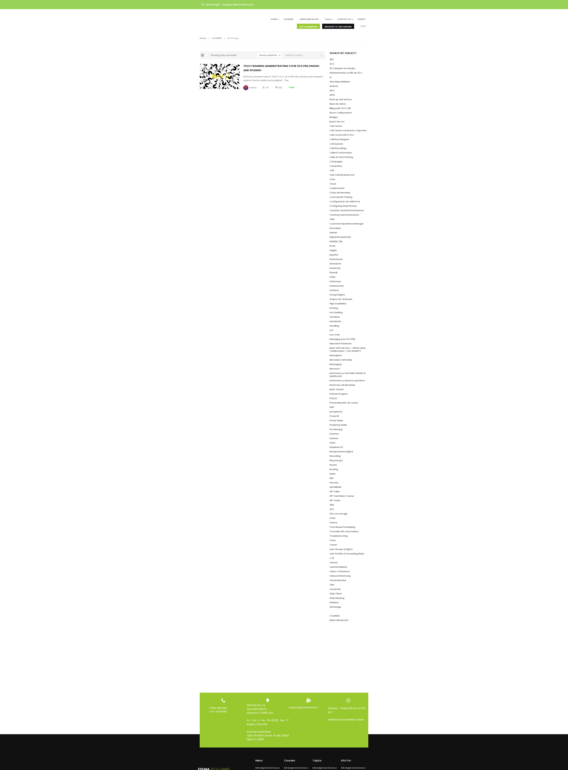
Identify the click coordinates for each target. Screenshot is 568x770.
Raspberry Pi (336, 447)
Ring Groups (336, 460)
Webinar (334, 602)
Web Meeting (337, 598)
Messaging (335, 364)
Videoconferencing (340, 575)
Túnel (332, 540)
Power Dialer (336, 420)
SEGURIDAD (335, 487)
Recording (335, 456)
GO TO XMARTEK (308, 26)
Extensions (335, 263)
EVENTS (361, 19)
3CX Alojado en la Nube (342, 68)
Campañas (336, 165)
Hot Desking (336, 312)
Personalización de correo (344, 402)
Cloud (333, 183)
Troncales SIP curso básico (344, 531)
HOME (274, 19)
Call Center (336, 126)
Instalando (335, 321)
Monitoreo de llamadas (342, 384)
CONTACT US (344, 19)
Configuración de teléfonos (345, 201)
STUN (332, 518)
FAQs (328, 19)
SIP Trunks (335, 500)
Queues (334, 438)
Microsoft (335, 368)
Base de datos (338, 103)
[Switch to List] (206, 55)
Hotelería (335, 316)
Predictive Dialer (338, 424)
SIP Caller (335, 491)
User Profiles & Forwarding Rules (347, 553)
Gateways (335, 281)
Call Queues (336, 143)
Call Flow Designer (339, 139)
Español (334, 254)
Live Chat (335, 334)
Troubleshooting (339, 535)
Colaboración (337, 188)
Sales (332, 473)
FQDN (332, 276)
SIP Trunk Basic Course (342, 495)
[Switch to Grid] (202, 55)
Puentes (334, 433)
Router (333, 464)
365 (332, 59)
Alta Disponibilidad (340, 81)
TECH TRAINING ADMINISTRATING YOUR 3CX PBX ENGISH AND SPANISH (281, 68)
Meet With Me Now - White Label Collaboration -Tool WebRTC (347, 349)
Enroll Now (220, 76)
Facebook (335, 268)
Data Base (335, 228)
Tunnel (333, 544)
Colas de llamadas (340, 192)
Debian (333, 232)
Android (334, 86)
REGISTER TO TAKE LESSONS (338, 26)
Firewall (333, 272)
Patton (333, 398)
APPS (332, 94)
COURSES (288, 19)
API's (332, 90)
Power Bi (334, 416)
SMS (332, 504)
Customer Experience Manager (347, 223)
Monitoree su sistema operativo (347, 380)
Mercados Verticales (341, 359)
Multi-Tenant (337, 389)
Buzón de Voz (337, 121)
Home (203, 38)
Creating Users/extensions (344, 214)
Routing (334, 469)
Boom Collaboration (341, 112)
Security (334, 482)
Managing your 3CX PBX (342, 339)
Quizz (332, 442)
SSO (332, 509)
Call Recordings (338, 148)
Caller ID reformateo (341, 152)
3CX (332, 63)
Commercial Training (341, 197)
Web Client (336, 593)
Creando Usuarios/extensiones (347, 210)
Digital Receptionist (340, 237)
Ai (330, 77)
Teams (333, 522)
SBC (332, 478)
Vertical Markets (338, 566)
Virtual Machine (338, 580)
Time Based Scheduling (342, 527)
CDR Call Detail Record (342, 174)
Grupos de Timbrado (341, 299)
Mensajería (336, 355)
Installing (334, 325)
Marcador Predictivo (341, 343)
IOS (331, 330)
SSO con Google (338, 513)
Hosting (334, 308)
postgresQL (336, 411)
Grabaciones (337, 285)
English (333, 250)
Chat (332, 179)
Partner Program (339, 393)
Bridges (334, 117)
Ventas (334, 562)
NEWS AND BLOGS (309, 19)
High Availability (338, 303)
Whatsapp (335, 606)
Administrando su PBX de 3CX (346, 72)
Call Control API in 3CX (342, 134)
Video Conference (340, 571)
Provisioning (336, 429)
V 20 (332, 558)
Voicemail (335, 589)
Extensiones (336, 259)
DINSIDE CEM (336, 241)
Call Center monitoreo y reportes (348, 130)
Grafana (334, 290)
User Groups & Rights (341, 549)
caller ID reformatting (341, 157)
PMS (332, 407)
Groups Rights (337, 294)
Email (332, 245)
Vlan (332, 584)
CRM (332, 219)
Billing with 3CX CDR (340, 108)
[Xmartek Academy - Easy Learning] (214, 22)
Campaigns (336, 161)
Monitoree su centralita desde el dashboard (348, 375)
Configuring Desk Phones (343, 205)
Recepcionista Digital (341, 451)
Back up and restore (341, 99)
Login (363, 26)
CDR (332, 170)
